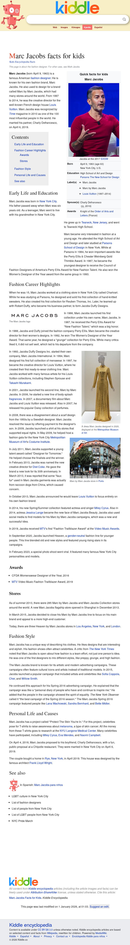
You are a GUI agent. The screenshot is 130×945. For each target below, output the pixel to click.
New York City (48, 201)
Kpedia (87, 27)
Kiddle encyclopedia (40, 888)
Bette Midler (102, 703)
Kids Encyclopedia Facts (22, 61)
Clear (117, 19)
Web (55, 27)
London (115, 626)
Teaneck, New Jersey (94, 222)
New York (98, 626)
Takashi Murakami (20, 383)
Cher (12, 678)
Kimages (76, 27)
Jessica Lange (34, 512)
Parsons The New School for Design (99, 177)
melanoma (66, 726)
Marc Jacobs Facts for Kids (25, 898)
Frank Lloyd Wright (40, 763)
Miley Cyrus (101, 508)
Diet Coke (39, 467)
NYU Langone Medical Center (78, 731)
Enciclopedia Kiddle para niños (88, 936)
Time (12, 114)
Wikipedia (52, 933)
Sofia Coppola (110, 674)
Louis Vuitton (89, 193)
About (36, 936)
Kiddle (12, 936)
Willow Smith (29, 678)
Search (124, 19)
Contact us (62, 936)
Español (98, 27)
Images (64, 27)
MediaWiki (100, 933)
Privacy (48, 936)
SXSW (104, 158)
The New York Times (101, 649)
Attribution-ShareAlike (44, 892)
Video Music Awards (106, 528)
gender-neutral (76, 536)
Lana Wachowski (56, 703)
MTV (43, 528)
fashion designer (41, 78)
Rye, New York (54, 758)
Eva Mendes (65, 735)
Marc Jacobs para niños (48, 785)
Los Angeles (83, 626)
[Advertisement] (65, 40)
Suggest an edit (99, 906)
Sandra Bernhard (78, 703)
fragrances (15, 399)
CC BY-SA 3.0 (45, 929)
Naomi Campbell (90, 735)
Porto (101, 481)
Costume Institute (39, 442)
